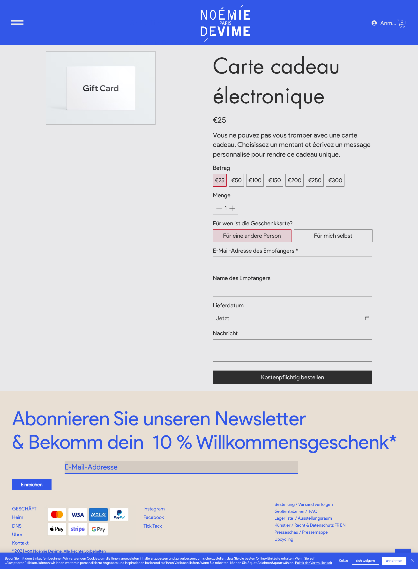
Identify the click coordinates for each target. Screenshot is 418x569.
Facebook (153, 517)
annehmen (394, 561)
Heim (17, 517)
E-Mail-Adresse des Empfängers (255, 250)
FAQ (313, 511)
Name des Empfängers (241, 277)
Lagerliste (284, 518)
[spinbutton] (225, 208)
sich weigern (365, 561)
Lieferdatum (228, 305)
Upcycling (284, 539)
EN (343, 525)
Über (17, 534)
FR (337, 525)
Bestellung (285, 504)
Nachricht (225, 333)
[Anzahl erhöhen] (232, 208)
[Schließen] (412, 560)
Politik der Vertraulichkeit (313, 563)
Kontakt (20, 543)
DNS (17, 526)
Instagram (154, 509)
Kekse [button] (343, 561)
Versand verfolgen (315, 504)
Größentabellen (289, 511)
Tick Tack (152, 526)
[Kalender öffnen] (367, 318)
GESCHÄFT (24, 509)
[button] (17, 22)
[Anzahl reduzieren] (218, 208)
